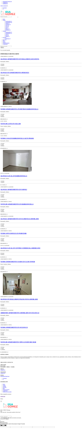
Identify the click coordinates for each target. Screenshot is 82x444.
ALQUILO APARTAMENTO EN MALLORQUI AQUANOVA (19, 59)
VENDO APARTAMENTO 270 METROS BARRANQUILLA (19, 109)
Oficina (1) (7, 36)
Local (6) (7, 35)
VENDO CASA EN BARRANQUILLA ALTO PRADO (17, 138)
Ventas (4, 20)
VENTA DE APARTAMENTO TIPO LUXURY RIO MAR (18, 342)
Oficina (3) (7, 28)
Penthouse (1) (8, 38)
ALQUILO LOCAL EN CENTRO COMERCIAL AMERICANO (20, 248)
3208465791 (5, 2)
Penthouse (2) (8, 29)
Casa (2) (6, 34)
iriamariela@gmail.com (4, 376)
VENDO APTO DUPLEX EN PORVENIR (13, 233)
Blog (4, 40)
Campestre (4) (8, 24)
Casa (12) (7, 25)
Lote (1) (6, 27)
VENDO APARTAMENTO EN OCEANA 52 (14, 327)
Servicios (4, 39)
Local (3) (7, 26)
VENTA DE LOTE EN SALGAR (10, 123)
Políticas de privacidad (7, 391)
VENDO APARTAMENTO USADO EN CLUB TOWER (17, 261)
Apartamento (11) (8, 33)
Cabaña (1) (7, 23)
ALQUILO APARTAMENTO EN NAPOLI (13, 189)
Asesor (4, 41)
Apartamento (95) (8, 22)
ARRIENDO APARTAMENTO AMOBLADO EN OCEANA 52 (19, 313)
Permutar (4, 37)
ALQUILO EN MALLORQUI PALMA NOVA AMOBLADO (19, 299)
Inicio (4, 19)
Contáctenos (5, 44)
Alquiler (4, 31)
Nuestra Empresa (6, 42)
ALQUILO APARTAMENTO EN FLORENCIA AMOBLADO (19, 219)
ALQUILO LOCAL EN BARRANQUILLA (13, 176)
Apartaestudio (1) (8, 21)
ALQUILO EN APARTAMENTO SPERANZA (14, 72)
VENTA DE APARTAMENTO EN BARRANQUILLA (16, 204)
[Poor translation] (5, 425)
